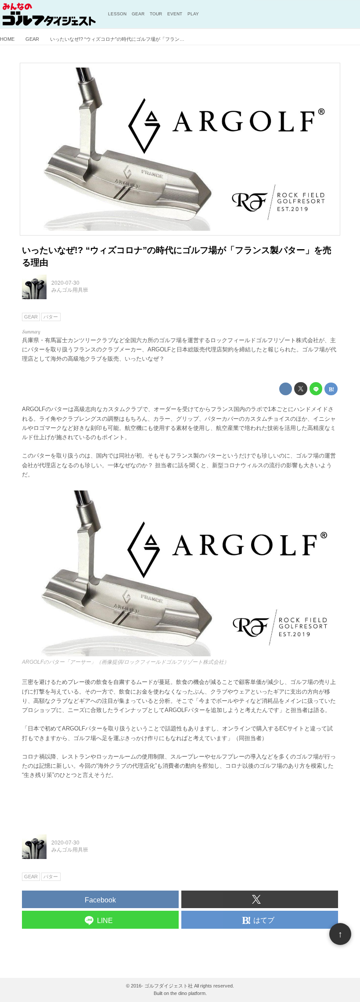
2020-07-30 (65, 283)
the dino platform (187, 993)
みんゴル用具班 (69, 290)
